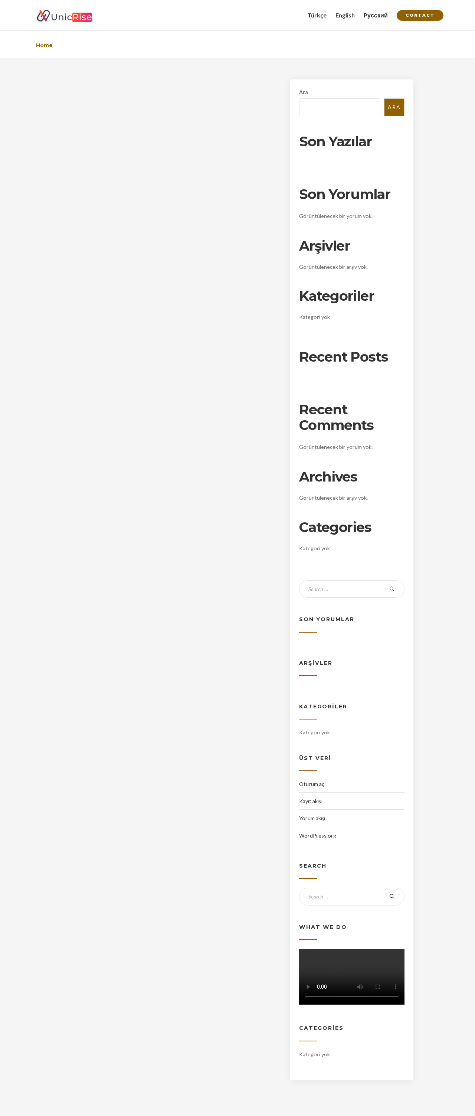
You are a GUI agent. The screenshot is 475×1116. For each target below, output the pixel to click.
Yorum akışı (312, 818)
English (345, 15)
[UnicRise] (64, 15)
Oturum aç (311, 784)
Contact (420, 15)
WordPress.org (317, 835)
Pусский (376, 15)
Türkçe (317, 15)
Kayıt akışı (310, 801)
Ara (303, 92)
